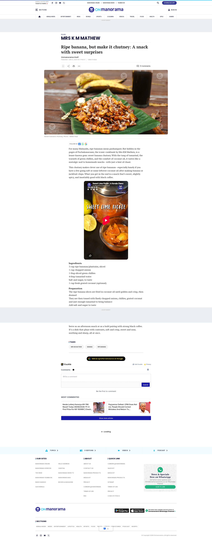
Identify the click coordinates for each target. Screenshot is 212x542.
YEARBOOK (121, 3)
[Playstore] (122, 510)
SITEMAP (111, 482)
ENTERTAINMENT (66, 16)
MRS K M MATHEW (80, 38)
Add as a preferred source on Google (107, 359)
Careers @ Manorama (92, 487)
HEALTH (152, 16)
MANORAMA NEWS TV (66, 473)
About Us (87, 464)
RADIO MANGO (40, 482)
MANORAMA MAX (64, 478)
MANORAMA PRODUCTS (92, 473)
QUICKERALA (39, 487)
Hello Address (63, 464)
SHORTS (134, 526)
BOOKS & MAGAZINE (65, 482)
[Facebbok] (37, 535)
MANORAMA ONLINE (93, 3)
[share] (68, 66)
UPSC (162, 16)
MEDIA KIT (87, 478)
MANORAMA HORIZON (43, 468)
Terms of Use (89, 491)
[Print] (74, 66)
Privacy (87, 482)
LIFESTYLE (71, 526)
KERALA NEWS (51, 16)
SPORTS (98, 16)
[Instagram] (56, 3)
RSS (85, 496)
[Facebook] (52, 3)
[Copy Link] (79, 66)
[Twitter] (64, 3)
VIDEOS (121, 16)
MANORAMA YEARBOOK (43, 478)
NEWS (50, 526)
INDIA (78, 16)
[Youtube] (60, 3)
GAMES (171, 16)
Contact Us (88, 468)
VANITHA (61, 468)
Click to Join (160, 487)
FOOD (142, 16)
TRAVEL (132, 16)
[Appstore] (137, 510)
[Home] (40, 16)
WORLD (88, 16)
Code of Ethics (114, 496)
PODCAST (126, 526)
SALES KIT (111, 468)
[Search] (158, 3)
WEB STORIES (116, 526)
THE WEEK (38, 473)
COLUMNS (110, 16)
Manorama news (109, 3)
